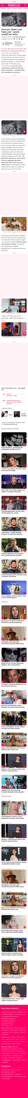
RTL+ (3, 320)
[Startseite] (14, 5)
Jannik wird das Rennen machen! (14, 403)
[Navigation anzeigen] (2, 5)
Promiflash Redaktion (18, 37)
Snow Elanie (21, 57)
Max (16, 169)
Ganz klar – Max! (11, 395)
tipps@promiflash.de (10, 424)
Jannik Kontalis (18, 49)
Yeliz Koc (4, 49)
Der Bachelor (12, 141)
